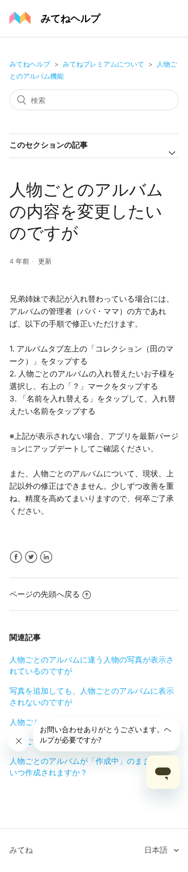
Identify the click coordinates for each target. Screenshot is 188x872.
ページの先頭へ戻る (44, 594)
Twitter (31, 557)
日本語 (157, 850)
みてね (21, 850)
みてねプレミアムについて (103, 64)
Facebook (15, 557)
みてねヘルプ (29, 64)
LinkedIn (46, 557)
